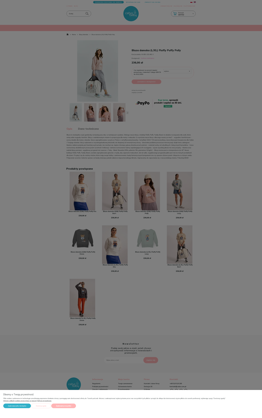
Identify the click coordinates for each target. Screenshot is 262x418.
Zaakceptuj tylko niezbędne (17, 406)
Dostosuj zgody (41, 406)
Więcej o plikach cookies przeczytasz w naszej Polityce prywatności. (27, 401)
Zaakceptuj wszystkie (63, 406)
